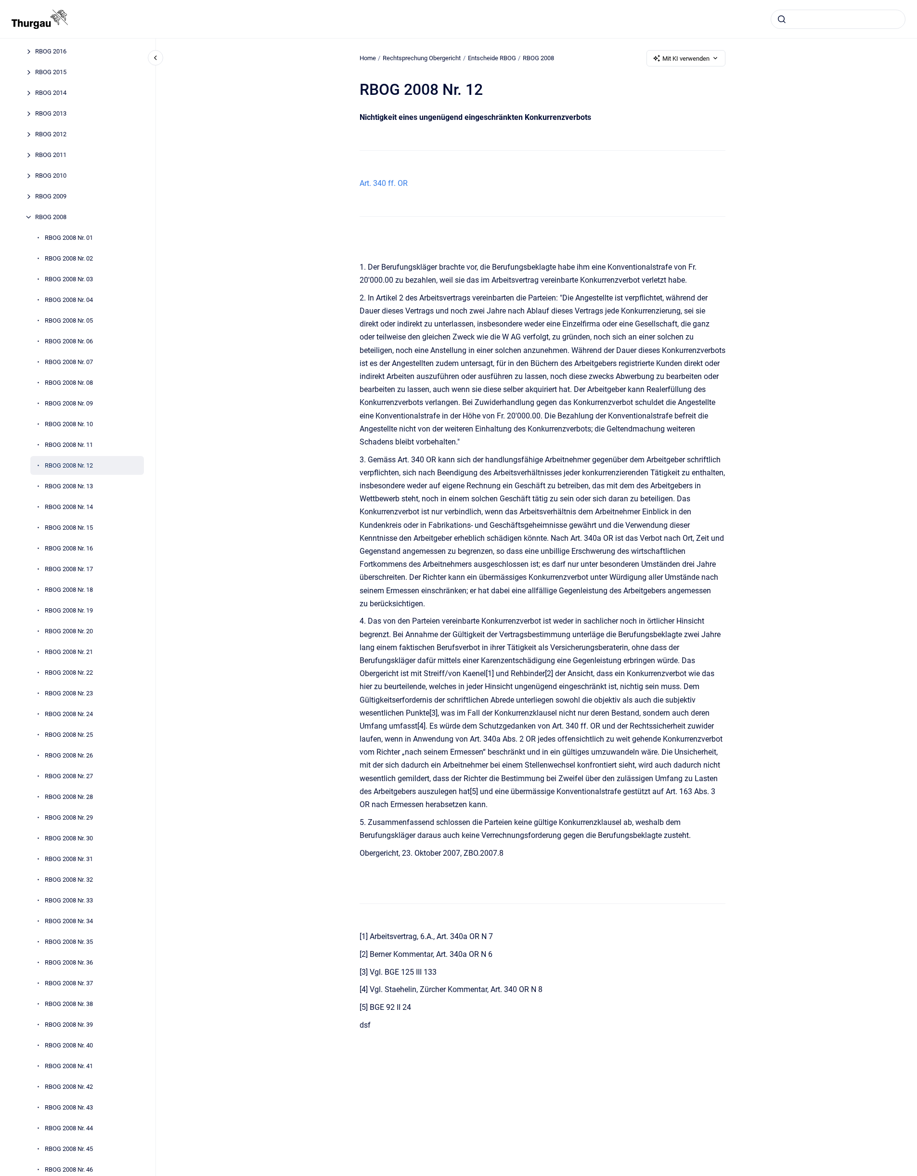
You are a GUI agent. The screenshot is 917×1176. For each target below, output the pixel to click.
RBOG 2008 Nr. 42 (69, 1086)
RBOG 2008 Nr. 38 (69, 1003)
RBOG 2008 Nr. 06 (69, 341)
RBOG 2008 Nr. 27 (69, 776)
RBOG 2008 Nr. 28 (69, 796)
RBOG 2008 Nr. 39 (69, 1024)
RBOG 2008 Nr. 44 (69, 1128)
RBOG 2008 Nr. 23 (69, 693)
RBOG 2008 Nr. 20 (69, 631)
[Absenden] (781, 19)
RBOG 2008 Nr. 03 (69, 279)
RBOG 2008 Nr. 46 (69, 1169)
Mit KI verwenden (686, 58)
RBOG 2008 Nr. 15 (69, 527)
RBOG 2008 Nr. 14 (69, 506)
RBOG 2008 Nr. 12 (69, 465)
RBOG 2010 (50, 175)
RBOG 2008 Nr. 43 (69, 1107)
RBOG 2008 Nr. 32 (69, 879)
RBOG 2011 (50, 154)
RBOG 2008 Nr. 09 (69, 403)
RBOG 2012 (50, 134)
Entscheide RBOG (492, 58)
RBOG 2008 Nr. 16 (69, 548)
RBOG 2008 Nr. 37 (69, 983)
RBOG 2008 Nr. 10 (69, 424)
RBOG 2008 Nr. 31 (69, 858)
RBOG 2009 (50, 196)
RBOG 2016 (50, 51)
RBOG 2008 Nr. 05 (69, 320)
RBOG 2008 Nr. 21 (69, 651)
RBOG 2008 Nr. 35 (69, 941)
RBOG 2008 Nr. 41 (69, 1066)
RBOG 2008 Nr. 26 (69, 755)
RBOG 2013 (50, 113)
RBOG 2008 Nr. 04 (69, 299)
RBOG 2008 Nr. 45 (69, 1148)
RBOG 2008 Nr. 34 (69, 921)
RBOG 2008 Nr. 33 (69, 900)
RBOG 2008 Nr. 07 (69, 362)
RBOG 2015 (50, 72)
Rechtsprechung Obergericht (422, 58)
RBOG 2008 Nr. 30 (69, 838)
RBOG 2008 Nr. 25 (69, 734)
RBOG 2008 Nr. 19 (69, 610)
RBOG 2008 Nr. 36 (69, 962)
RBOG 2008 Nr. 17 (69, 569)
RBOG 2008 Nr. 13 (69, 486)
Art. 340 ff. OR (384, 183)
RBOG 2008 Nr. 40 (69, 1045)
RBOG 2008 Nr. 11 (69, 444)
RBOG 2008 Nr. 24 (69, 714)
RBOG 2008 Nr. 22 (69, 672)
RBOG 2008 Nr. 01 (69, 237)
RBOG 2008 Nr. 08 (69, 382)
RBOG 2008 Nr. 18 (69, 589)
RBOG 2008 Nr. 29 (69, 817)
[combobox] (838, 19)
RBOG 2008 (50, 217)
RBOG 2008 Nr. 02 (69, 258)
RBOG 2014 (50, 92)
